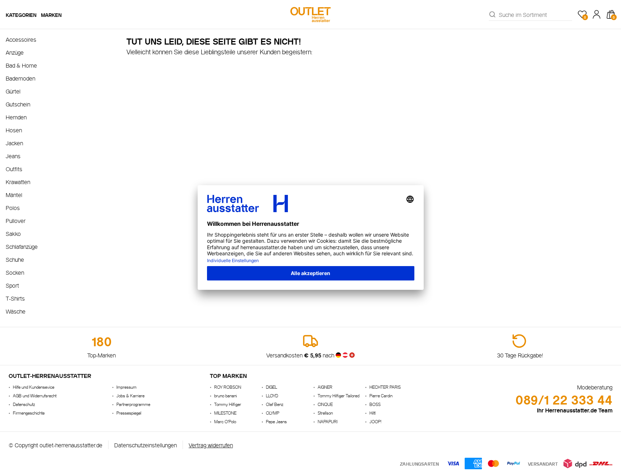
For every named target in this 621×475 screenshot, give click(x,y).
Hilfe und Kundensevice (33, 387)
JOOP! (375, 421)
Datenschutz (24, 404)
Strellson (325, 413)
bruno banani (225, 395)
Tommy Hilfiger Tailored (338, 395)
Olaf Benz (274, 404)
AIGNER (325, 387)
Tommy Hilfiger (227, 404)
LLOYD (272, 395)
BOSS (375, 404)
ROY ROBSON (227, 387)
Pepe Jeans (276, 421)
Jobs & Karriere (130, 395)
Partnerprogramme (133, 404)
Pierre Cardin (380, 395)
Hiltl (372, 413)
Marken (51, 14)
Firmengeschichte (29, 413)
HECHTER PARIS (385, 387)
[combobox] (535, 14)
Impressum (126, 387)
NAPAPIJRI (327, 421)
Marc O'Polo (225, 421)
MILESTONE (225, 413)
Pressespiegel (128, 413)
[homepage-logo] (310, 14)
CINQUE (325, 404)
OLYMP (272, 413)
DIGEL (271, 387)
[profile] (596, 14)
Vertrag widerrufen (211, 444)
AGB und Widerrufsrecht (34, 395)
